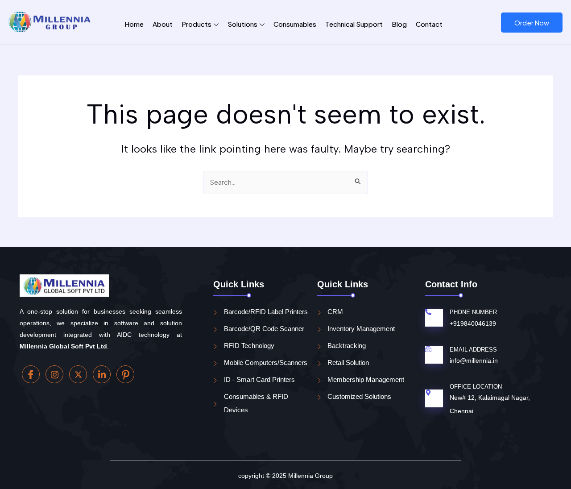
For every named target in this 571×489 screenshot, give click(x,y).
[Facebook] (31, 374)
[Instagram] (54, 374)
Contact (429, 24)
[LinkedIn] (102, 374)
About (163, 24)
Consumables (294, 24)
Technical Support (354, 24)
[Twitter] (78, 374)
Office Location (476, 386)
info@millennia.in (474, 360)
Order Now (531, 22)
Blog (399, 24)
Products (196, 24)
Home (134, 24)
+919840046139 (473, 323)
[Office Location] (428, 393)
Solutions (242, 24)
